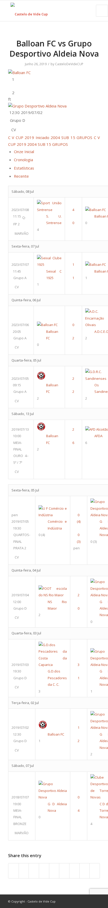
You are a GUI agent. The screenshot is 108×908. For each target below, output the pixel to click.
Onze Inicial (24, 151)
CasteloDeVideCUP (69, 64)
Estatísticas (24, 168)
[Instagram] (88, 901)
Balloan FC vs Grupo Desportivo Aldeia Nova (54, 48)
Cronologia (23, 159)
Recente (21, 176)
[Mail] (96, 901)
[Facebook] (72, 901)
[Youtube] (80, 901)
